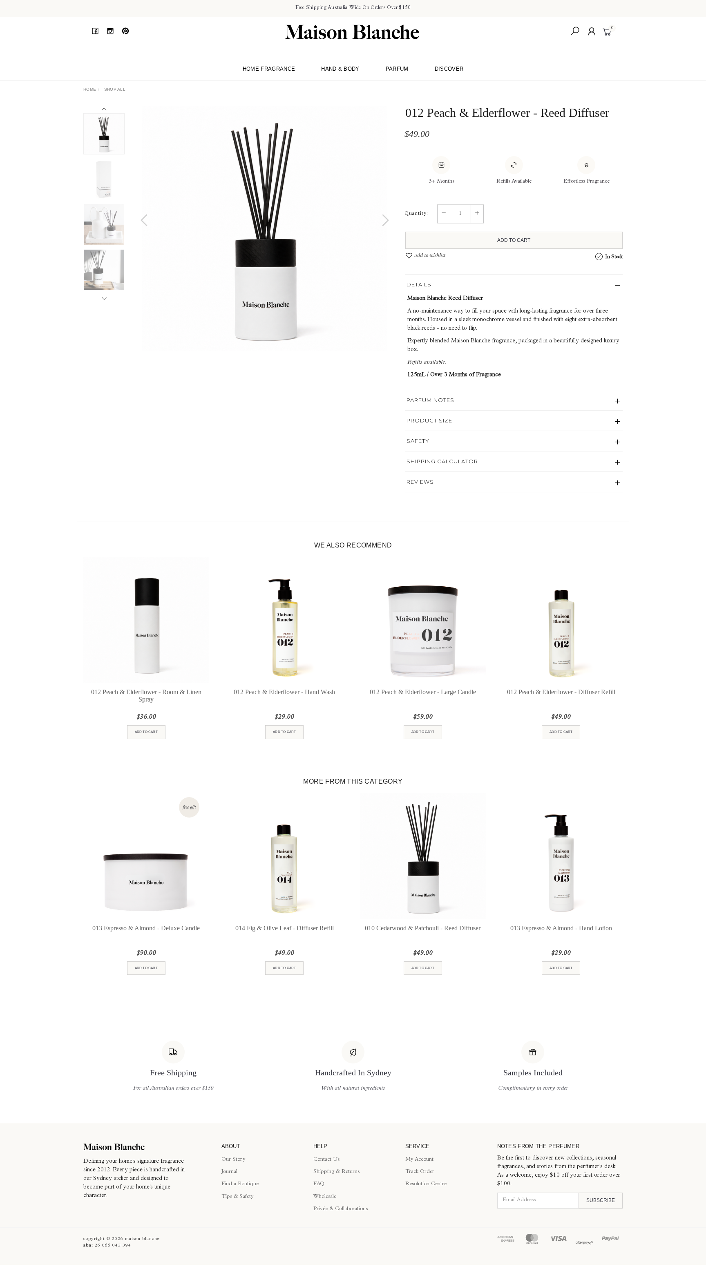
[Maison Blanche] (352, 32)
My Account (419, 1159)
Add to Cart (513, 240)
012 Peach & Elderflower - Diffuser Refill (561, 691)
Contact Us (326, 1159)
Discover (449, 69)
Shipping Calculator (442, 461)
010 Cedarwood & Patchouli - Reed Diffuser (422, 928)
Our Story (233, 1159)
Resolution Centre (426, 1184)
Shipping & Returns (336, 1172)
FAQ (318, 1184)
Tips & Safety (237, 1197)
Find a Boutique (240, 1184)
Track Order (419, 1172)
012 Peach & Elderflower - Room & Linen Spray (146, 695)
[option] (265, 228)
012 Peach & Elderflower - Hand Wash (284, 691)
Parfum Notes (430, 400)
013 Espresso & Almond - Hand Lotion (561, 928)
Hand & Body (340, 69)
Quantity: (416, 214)
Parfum (397, 69)
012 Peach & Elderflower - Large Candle (423, 691)
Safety (418, 441)
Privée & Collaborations (340, 1209)
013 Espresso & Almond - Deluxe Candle (146, 928)
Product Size (429, 420)
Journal (229, 1172)
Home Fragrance (269, 69)
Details (419, 284)
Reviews (420, 481)
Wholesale (324, 1197)
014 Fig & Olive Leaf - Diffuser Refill (284, 928)
